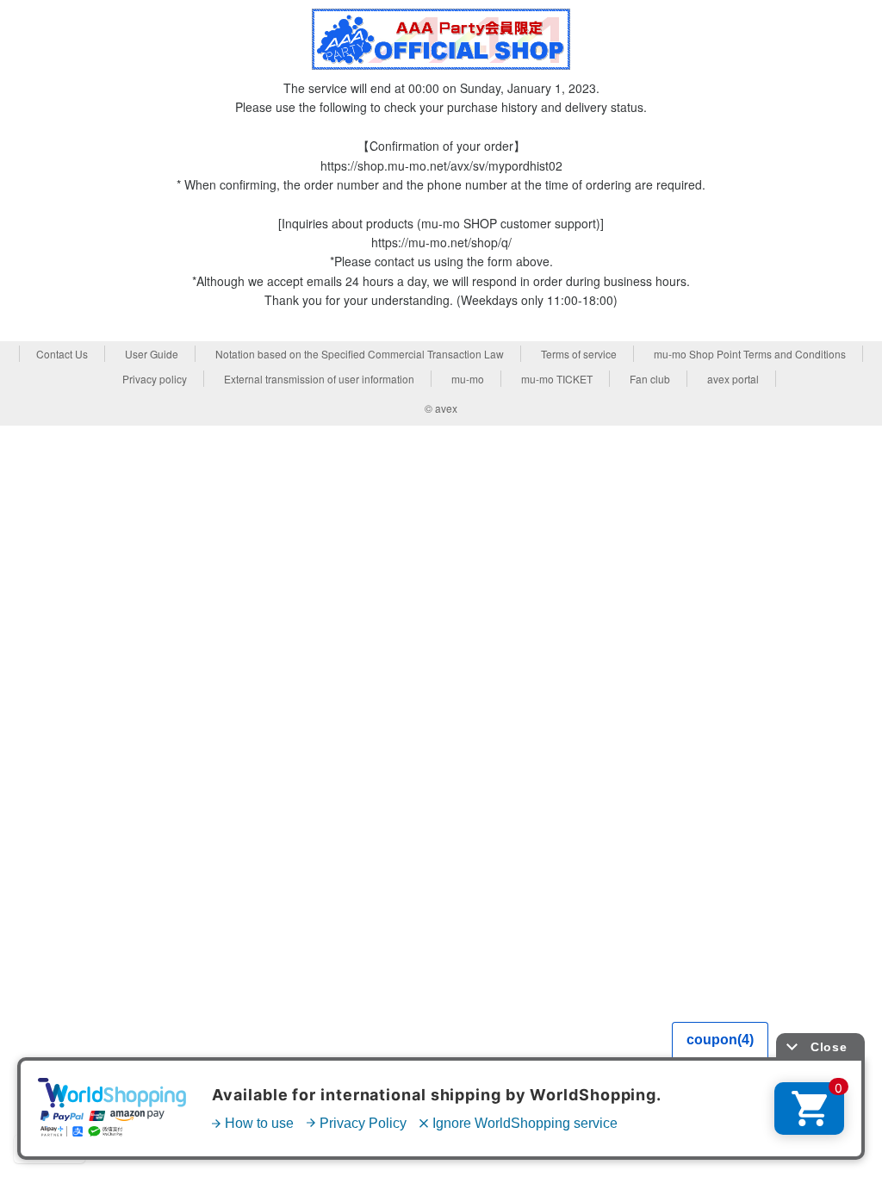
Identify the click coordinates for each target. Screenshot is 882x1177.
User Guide (151, 353)
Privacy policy (154, 378)
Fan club (650, 378)
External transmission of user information (319, 378)
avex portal (733, 378)
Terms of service (579, 353)
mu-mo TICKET (557, 378)
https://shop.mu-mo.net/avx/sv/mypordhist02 (441, 165)
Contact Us (62, 353)
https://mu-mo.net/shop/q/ (441, 242)
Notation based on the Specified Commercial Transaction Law (359, 353)
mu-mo (467, 378)
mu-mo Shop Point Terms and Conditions (750, 353)
